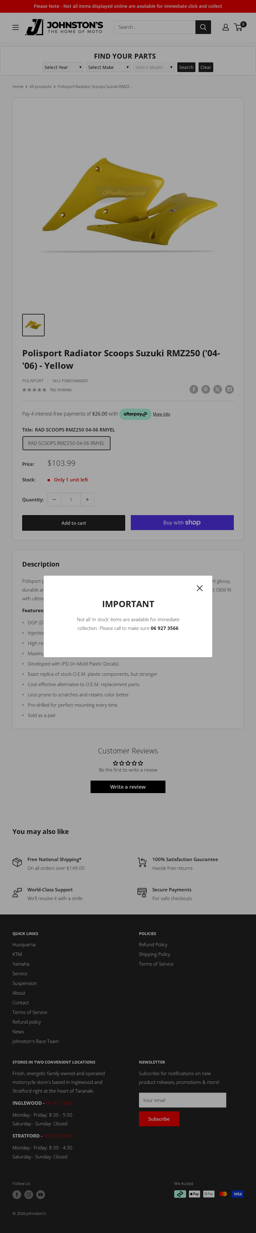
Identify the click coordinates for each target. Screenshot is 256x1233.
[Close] (200, 587)
